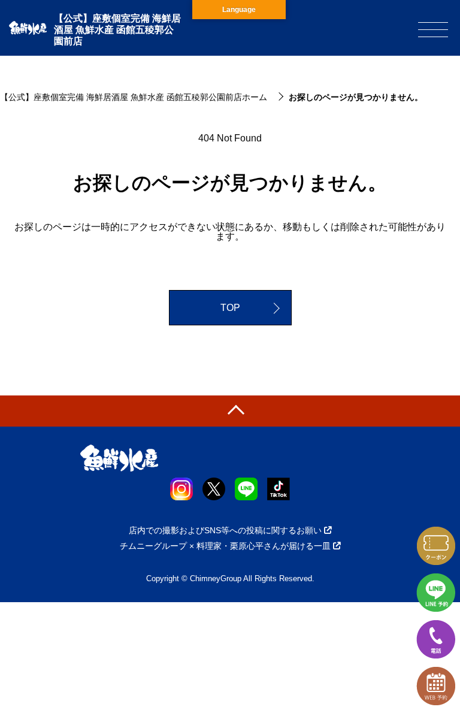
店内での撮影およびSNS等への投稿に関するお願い (225, 530)
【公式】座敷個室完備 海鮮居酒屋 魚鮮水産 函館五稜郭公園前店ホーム (133, 97)
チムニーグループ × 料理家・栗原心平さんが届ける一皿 (225, 546)
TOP (230, 308)
